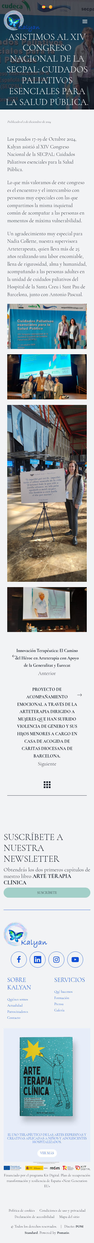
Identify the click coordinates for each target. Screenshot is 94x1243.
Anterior (47, 662)
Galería (59, 1010)
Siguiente (47, 727)
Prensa (58, 1004)
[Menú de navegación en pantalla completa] (84, 21)
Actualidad (15, 1005)
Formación (61, 998)
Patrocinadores (17, 1011)
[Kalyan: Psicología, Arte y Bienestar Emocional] (37, 21)
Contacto (13, 1017)
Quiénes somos (17, 999)
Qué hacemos (63, 991)
